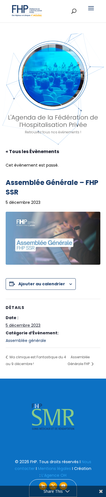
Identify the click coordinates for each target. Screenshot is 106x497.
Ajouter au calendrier (41, 284)
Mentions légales (54, 468)
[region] (53, 91)
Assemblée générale (26, 340)
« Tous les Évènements (32, 151)
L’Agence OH (54, 475)
